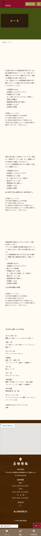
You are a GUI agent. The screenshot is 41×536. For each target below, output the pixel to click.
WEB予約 (31, 4)
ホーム (7, 534)
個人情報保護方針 (20, 511)
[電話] (20, 531)
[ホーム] (7, 531)
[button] (38, 4)
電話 (20, 534)
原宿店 (8, 5)
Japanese (7, 526)
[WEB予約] (34, 531)
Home (4, 42)
